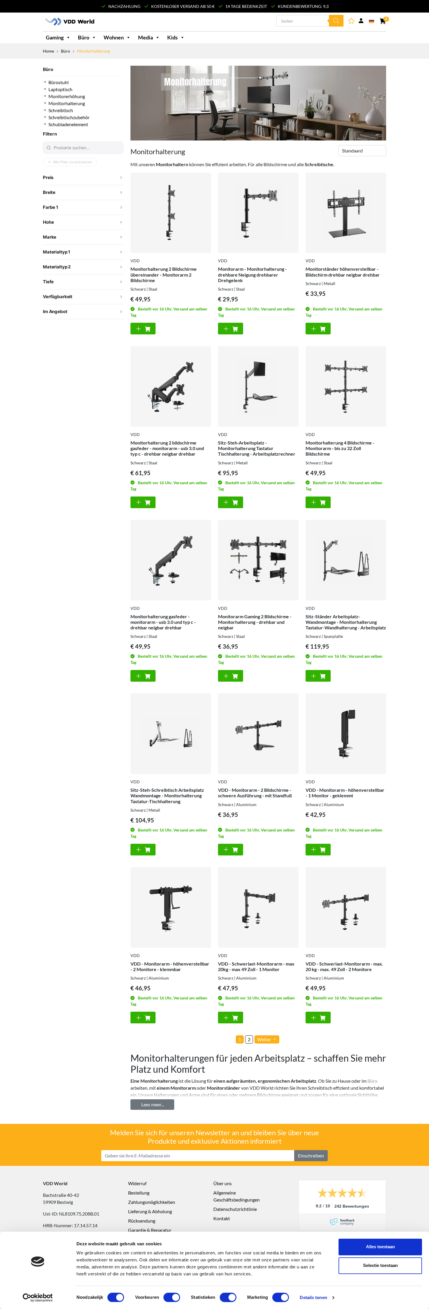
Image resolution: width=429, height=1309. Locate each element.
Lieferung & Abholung (150, 1211)
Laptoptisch (60, 89)
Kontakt (221, 1218)
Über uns (222, 1183)
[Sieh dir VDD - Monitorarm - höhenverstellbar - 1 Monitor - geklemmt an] (346, 733)
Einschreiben (311, 1155)
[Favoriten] (351, 21)
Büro (83, 37)
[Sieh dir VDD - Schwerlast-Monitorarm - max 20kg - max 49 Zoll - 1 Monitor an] (258, 907)
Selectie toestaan (380, 1265)
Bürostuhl (58, 82)
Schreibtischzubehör (69, 117)
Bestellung (138, 1192)
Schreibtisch (60, 110)
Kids (172, 37)
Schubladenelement (68, 124)
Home (48, 50)
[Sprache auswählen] (372, 21)
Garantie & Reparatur (149, 1230)
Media (145, 37)
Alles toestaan (380, 1246)
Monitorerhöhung (66, 96)
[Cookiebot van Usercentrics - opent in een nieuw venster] (37, 1297)
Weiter (264, 1039)
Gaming (55, 37)
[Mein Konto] (361, 21)
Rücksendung (141, 1220)
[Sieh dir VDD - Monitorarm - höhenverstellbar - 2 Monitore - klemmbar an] (170, 907)
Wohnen (114, 37)
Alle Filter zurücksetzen (72, 162)
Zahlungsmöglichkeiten (151, 1202)
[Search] (336, 21)
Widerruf (137, 1183)
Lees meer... (152, 1104)
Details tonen (313, 1297)
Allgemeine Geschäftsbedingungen (236, 1196)
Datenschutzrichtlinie (235, 1209)
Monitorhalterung (66, 103)
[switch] (171, 1297)
